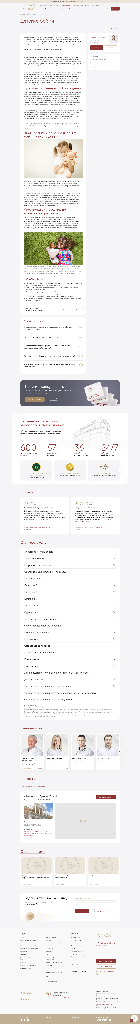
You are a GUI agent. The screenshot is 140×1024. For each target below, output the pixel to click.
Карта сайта (48, 1017)
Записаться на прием (34, 399)
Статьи (73, 948)
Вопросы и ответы (76, 946)
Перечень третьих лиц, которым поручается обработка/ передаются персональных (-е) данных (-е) (106, 1007)
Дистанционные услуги (26, 957)
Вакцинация (23, 951)
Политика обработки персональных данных (108, 1001)
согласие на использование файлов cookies (74, 1)
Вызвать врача (78, 5)
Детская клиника (29, 835)
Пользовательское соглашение (53, 1019)
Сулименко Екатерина (97, 37)
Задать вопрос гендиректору (106, 971)
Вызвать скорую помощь (93, 5)
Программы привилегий (77, 957)
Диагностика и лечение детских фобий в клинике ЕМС (103, 62)
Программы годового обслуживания (30, 948)
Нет (77, 309)
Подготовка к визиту (76, 940)
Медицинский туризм (26, 968)
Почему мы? (93, 67)
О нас (40, 9)
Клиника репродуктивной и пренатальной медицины (38, 833)
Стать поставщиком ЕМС (106, 966)
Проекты (48, 954)
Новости (48, 946)
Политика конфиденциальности (78, 1019)
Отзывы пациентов (51, 937)
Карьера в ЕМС (50, 951)
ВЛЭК (21, 959)
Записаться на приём (105, 797)
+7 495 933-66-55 (53, 5)
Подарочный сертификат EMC (28, 965)
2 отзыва (40, 768)
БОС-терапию (76, 203)
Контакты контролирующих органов (106, 993)
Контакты (82, 9)
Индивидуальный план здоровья (28, 940)
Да (63, 309)
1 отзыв (66, 768)
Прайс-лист (23, 962)
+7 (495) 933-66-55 (43, 800)
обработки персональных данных (100, 912)
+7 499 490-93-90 (55, 398)
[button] (87, 1)
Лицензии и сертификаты (52, 957)
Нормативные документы (103, 996)
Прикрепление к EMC (76, 951)
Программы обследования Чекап (29, 946)
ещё (47, 519)
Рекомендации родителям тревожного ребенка (101, 65)
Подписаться (82, 911)
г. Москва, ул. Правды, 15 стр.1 (40, 796)
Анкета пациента (75, 943)
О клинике (48, 940)
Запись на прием (75, 937)
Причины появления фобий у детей (98, 59)
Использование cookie (76, 1017)
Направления (49, 979)
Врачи (47, 976)
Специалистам (49, 948)
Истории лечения (75, 954)
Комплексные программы (27, 943)
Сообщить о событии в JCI (104, 1004)
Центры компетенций (51, 981)
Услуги (64, 9)
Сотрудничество (50, 959)
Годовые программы (93, 9)
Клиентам (72, 9)
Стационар (23, 954)
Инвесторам (49, 965)
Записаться (115, 9)
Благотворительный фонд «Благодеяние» (57, 943)
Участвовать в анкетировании (61, 997)
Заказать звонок (66, 5)
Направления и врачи (51, 9)
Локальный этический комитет (54, 962)
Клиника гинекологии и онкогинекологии (35, 831)
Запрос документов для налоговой (108, 974)
